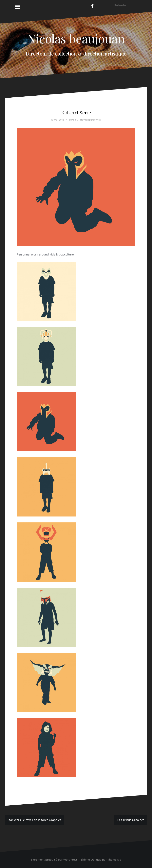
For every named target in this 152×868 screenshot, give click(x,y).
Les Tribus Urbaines (130, 820)
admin (72, 119)
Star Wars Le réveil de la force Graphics (34, 820)
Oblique (96, 859)
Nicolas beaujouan (76, 38)
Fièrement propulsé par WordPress (54, 859)
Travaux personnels (91, 119)
